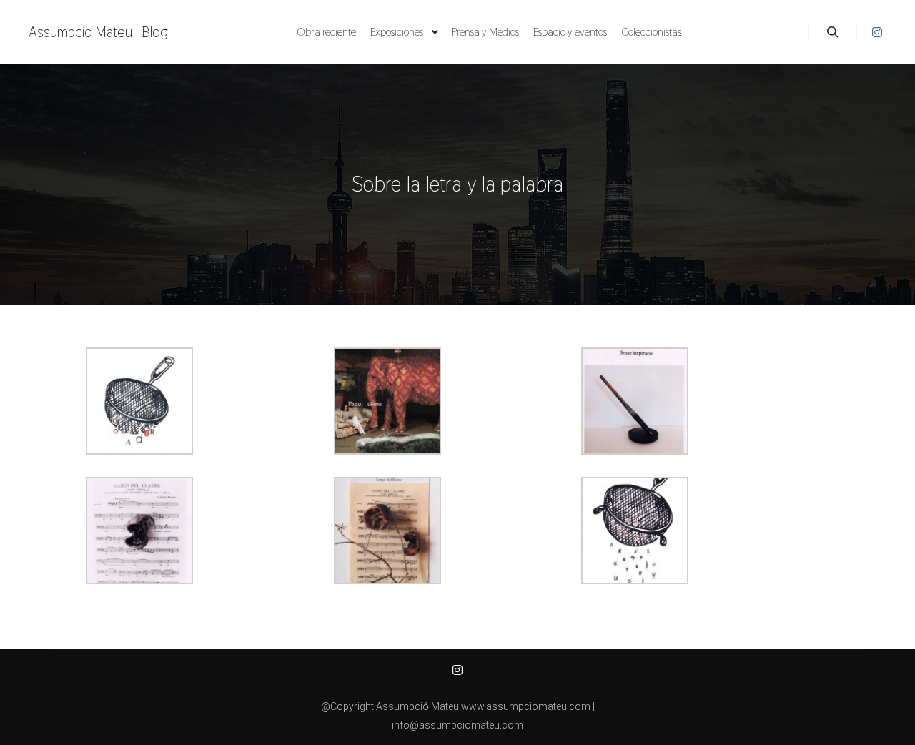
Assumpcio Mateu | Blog (99, 32)
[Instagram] (877, 32)
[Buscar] (833, 32)
